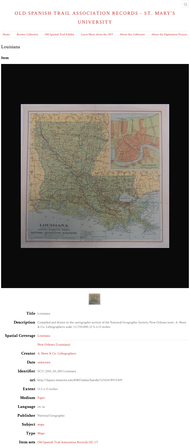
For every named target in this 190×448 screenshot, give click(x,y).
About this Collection (132, 34)
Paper (41, 398)
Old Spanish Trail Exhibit (59, 34)
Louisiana (43, 336)
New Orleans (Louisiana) (53, 344)
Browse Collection (27, 34)
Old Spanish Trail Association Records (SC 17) (67, 442)
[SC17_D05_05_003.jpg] (95, 176)
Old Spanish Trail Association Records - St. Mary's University (95, 17)
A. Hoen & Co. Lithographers (56, 353)
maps (40, 424)
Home (6, 34)
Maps (41, 433)
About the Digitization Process (169, 34)
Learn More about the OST (97, 34)
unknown (43, 362)
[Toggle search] (185, 4)
